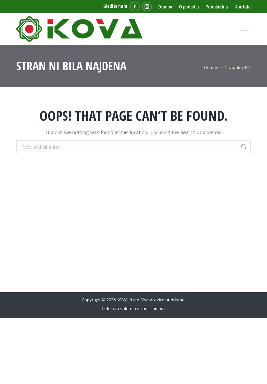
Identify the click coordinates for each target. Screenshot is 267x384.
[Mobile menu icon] (245, 29)
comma (157, 308)
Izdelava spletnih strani (125, 308)
